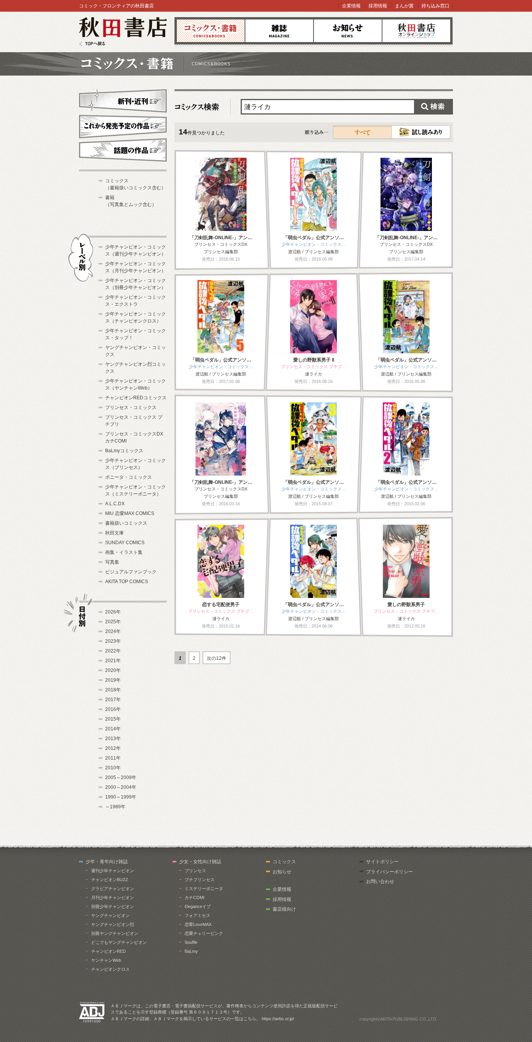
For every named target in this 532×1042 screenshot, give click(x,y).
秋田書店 (123, 31)
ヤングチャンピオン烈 (112, 924)
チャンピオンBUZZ (109, 879)
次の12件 (216, 658)
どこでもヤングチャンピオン (119, 942)
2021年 (113, 660)
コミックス (211, 30)
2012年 (113, 748)
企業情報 (351, 6)
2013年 (113, 738)
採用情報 (377, 6)
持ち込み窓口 (435, 6)
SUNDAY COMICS (124, 542)
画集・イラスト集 (124, 552)
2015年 (113, 719)
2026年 (113, 612)
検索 (433, 107)
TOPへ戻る (92, 43)
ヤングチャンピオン (110, 915)
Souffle (191, 942)
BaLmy (191, 951)
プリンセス (195, 870)
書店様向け (284, 909)
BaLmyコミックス (124, 450)
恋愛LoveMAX (198, 924)
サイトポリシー (382, 861)
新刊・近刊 (123, 100)
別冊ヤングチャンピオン (114, 933)
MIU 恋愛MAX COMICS (129, 513)
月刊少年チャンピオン (112, 897)
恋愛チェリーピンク (204, 933)
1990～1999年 (120, 797)
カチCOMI (194, 897)
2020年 (113, 670)
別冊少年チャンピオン (112, 906)
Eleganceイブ (198, 906)
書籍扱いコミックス (126, 523)
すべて (362, 132)
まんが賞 (404, 6)
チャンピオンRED (108, 951)
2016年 (113, 709)
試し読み (421, 132)
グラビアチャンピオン (112, 888)
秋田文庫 (114, 533)
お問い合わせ (380, 881)
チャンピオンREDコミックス (136, 397)
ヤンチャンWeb (106, 960)
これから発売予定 (123, 125)
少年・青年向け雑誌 (107, 861)
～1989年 (115, 806)
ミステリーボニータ (204, 888)
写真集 (112, 562)
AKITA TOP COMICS (126, 581)
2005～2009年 (120, 777)
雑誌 (279, 30)
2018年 (113, 690)
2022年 (113, 651)
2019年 (113, 680)
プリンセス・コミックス (131, 407)
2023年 (113, 641)
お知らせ (348, 30)
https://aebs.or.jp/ (278, 1018)
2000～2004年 (120, 787)
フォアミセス (197, 915)
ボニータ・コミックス (128, 477)
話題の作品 (123, 150)
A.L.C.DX (115, 503)
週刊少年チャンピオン (112, 870)
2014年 (113, 729)
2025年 (113, 621)
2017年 (113, 699)
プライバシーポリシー (389, 872)
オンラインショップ (416, 30)
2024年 (113, 631)
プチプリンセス (200, 879)
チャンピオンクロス (110, 969)
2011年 (113, 758)
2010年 (113, 767)
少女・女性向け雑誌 (200, 861)
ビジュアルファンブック (131, 572)
